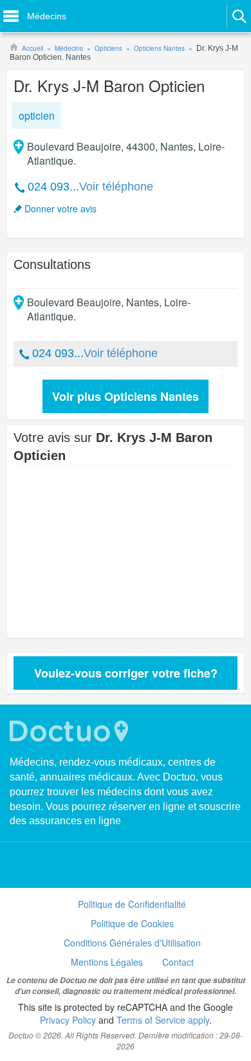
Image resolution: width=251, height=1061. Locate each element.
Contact (178, 961)
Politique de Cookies (132, 923)
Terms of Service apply (162, 1019)
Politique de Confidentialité (132, 904)
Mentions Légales (107, 961)
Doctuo (71, 731)
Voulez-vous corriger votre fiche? (126, 673)
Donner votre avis (60, 208)
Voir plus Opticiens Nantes (125, 396)
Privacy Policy (68, 1019)
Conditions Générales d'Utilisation (132, 942)
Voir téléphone (116, 186)
